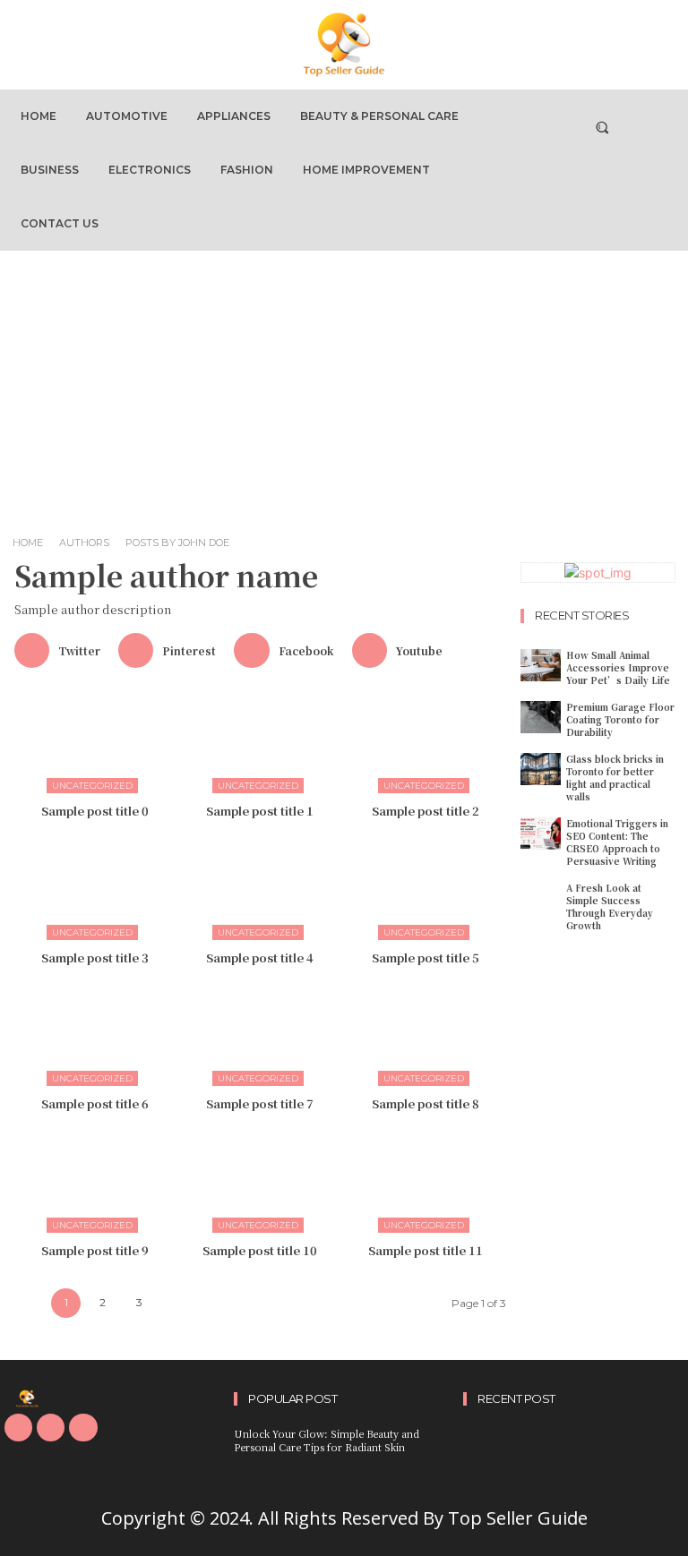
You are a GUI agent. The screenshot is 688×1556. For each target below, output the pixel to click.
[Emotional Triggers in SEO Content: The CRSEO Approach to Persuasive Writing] (540, 833)
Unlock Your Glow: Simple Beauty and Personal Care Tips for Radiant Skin (326, 1440)
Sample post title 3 (95, 957)
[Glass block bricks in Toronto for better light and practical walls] (540, 769)
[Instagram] (50, 1427)
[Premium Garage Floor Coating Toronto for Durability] (540, 717)
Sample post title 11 (425, 1250)
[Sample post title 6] (95, 1032)
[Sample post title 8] (425, 1032)
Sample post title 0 (95, 810)
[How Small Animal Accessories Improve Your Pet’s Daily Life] (540, 665)
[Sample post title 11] (425, 1178)
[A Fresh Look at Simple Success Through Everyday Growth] (540, 898)
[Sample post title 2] (425, 738)
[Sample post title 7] (260, 1032)
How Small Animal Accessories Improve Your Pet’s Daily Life (618, 667)
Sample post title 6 (95, 1103)
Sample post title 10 (259, 1250)
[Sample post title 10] (260, 1178)
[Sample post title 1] (260, 738)
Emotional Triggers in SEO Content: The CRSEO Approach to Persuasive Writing (617, 842)
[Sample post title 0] (95, 738)
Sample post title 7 (260, 1103)
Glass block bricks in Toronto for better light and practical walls (615, 777)
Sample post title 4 (260, 957)
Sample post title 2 (425, 810)
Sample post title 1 (260, 810)
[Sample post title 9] (95, 1178)
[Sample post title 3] (95, 885)
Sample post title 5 (425, 957)
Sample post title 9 (95, 1250)
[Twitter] (83, 1427)
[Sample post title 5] (425, 885)
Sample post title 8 (425, 1103)
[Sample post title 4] (260, 885)
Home (28, 542)
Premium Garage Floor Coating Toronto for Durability (620, 719)
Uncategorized (92, 785)
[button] (601, 126)
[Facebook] (18, 1427)
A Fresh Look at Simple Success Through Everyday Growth (609, 906)
